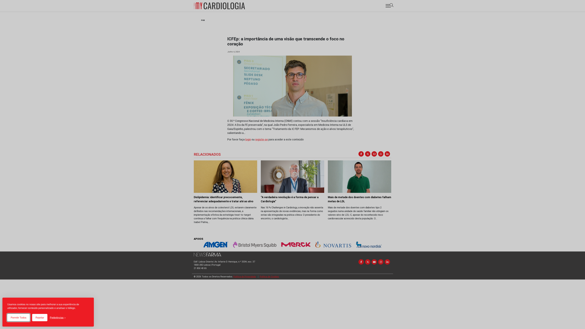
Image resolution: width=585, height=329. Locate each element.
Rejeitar (39, 317)
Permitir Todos (18, 317)
